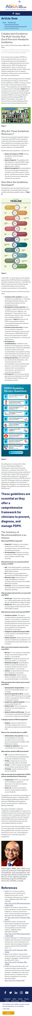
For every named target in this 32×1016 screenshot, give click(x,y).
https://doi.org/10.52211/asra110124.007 (17, 52)
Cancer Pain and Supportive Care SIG (16, 26)
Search (19, 1)
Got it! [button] (8, 1013)
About (14, 999)
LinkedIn (16, 992)
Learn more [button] (6, 1008)
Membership (12, 22)
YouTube (27, 992)
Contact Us (7, 999)
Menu (17, 13)
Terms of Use (15, 1001)
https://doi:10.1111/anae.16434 (14, 980)
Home (16, 7)
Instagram (21, 992)
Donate (20, 999)
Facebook (5, 992)
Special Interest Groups (12, 24)
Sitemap (23, 1001)
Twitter (10, 992)
